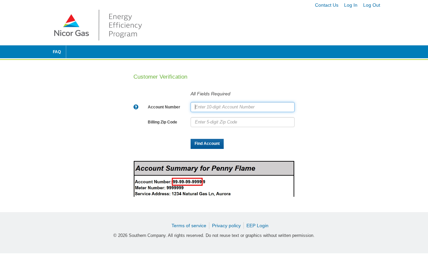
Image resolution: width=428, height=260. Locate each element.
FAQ (57, 52)
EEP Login (257, 225)
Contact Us (326, 5)
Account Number (164, 107)
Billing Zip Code (162, 122)
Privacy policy (226, 225)
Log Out (371, 5)
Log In (350, 5)
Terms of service (189, 225)
